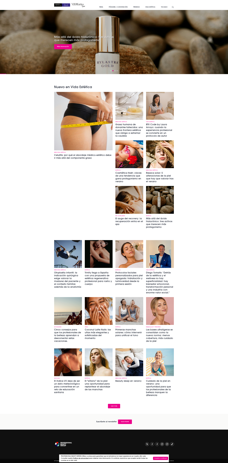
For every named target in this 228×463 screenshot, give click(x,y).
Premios (136, 7)
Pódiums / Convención (118, 7)
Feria (101, 7)
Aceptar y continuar (160, 458)
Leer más (114, 406)
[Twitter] (147, 444)
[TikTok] (172, 444)
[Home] (62, 5)
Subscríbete (125, 421)
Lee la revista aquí (63, 46)
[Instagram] (162, 444)
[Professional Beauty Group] (63, 444)
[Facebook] (152, 444)
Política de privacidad (81, 458)
